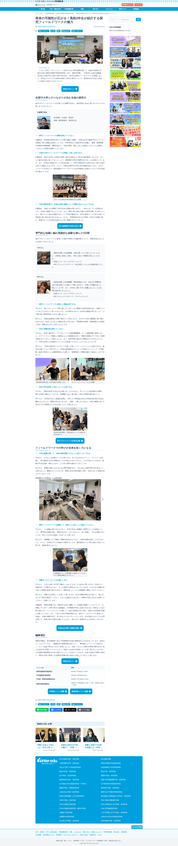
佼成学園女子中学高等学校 (111, 767)
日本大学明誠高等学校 (109, 808)
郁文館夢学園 (106, 759)
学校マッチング (128, 5)
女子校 (53, 31)
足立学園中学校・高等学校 (69, 759)
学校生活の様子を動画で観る (69, 628)
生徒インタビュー (77, 31)
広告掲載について (48, 835)
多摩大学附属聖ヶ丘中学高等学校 (71, 796)
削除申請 (93, 835)
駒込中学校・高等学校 (67, 771)
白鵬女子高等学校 (66, 812)
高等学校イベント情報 (80, 691)
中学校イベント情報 (56, 691)
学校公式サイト (69, 89)
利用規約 (59, 835)
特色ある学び (66, 31)
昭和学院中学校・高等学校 (69, 779)
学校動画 (136, 9)
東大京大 (96, 9)
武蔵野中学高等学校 (66, 816)
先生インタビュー (44, 31)
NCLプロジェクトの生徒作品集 (68, 441)
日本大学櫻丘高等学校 (67, 804)
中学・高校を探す (55, 9)
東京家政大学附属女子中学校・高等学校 (116, 796)
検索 (138, 19)
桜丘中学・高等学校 (108, 771)
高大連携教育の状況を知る (69, 226)
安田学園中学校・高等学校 (111, 821)
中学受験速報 (107, 832)
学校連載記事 (69, 9)
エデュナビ (109, 9)
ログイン (139, 5)
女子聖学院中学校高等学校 (111, 784)
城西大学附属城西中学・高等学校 (113, 779)
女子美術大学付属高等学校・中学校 (72, 784)
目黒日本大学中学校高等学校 (111, 816)
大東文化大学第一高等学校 (69, 792)
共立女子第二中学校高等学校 (70, 767)
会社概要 (38, 835)
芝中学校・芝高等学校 (67, 775)
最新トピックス (97, 832)
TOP (36, 832)
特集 (82, 9)
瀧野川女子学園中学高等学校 (111, 792)
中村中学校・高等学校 (67, 800)
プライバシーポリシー (70, 835)
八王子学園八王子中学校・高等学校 (114, 812)
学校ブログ (122, 9)
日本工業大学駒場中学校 (110, 800)
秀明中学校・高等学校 (109, 775)
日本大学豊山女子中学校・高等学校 (114, 804)
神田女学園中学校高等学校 (46, 26)
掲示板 (43, 9)
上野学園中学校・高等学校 (69, 763)
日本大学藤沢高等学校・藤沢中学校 (72, 808)
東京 (58, 31)
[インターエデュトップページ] (47, 761)
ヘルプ (99, 835)
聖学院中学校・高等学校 (110, 788)
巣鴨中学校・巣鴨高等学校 (69, 788)
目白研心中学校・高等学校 (69, 821)
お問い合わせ (84, 835)
